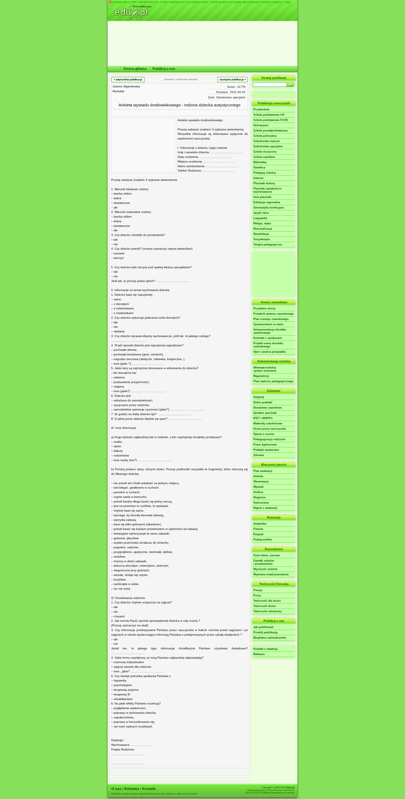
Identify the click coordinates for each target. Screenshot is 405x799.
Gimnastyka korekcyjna (268, 207)
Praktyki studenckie (266, 449)
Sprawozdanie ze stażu (268, 324)
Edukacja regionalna (266, 202)
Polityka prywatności (257, 790)
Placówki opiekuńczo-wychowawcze (267, 190)
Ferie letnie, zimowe (266, 555)
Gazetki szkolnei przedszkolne (263, 562)
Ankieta (258, 476)
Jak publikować (263, 627)
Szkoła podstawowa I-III (268, 114)
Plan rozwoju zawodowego (271, 319)
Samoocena (261, 502)
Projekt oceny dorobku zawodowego (268, 345)
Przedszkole (261, 109)
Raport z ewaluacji (265, 507)
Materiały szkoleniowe (267, 423)
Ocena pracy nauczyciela (269, 428)
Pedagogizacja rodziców (269, 439)
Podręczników (262, 539)
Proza (257, 595)
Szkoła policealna (265, 135)
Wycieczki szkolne (265, 569)
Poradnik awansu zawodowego (273, 313)
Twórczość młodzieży (267, 611)
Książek (258, 534)
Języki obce (261, 212)
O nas (116, 789)
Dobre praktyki (262, 402)
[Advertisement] (143, 145)
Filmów (258, 529)
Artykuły (258, 397)
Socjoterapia (261, 239)
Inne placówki (262, 197)
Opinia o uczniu (263, 434)
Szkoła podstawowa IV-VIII (270, 120)
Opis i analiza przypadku (269, 351)
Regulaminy (261, 376)
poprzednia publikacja (128, 79)
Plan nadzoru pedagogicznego (273, 381)
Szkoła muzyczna (264, 151)
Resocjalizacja (262, 228)
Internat (258, 178)
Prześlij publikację (265, 632)
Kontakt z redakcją (265, 648)
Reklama (259, 654)
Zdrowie (258, 455)
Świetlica (259, 167)
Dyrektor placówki (265, 412)
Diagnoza (259, 497)
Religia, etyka (262, 223)
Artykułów (259, 523)
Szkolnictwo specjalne (230, 97)
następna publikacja (233, 79)
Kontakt (149, 789)
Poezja (257, 590)
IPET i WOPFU (262, 418)
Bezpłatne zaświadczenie (269, 637)
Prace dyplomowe (265, 444)
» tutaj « (287, 2)
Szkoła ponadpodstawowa (270, 130)
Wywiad (258, 486)
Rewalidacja (261, 234)
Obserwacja (261, 481)
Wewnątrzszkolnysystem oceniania (264, 369)
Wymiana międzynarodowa (271, 574)
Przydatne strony (264, 308)
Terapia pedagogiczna (267, 244)
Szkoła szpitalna (264, 156)
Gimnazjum (261, 125)
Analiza (258, 492)
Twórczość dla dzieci (267, 600)
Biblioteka (259, 162)
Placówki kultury (264, 183)
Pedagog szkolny (264, 172)
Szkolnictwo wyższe (266, 141)
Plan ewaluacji (262, 471)
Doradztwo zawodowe (267, 407)
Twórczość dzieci (264, 606)
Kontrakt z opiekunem (267, 338)
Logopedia (260, 218)
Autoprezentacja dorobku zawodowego (269, 331)
